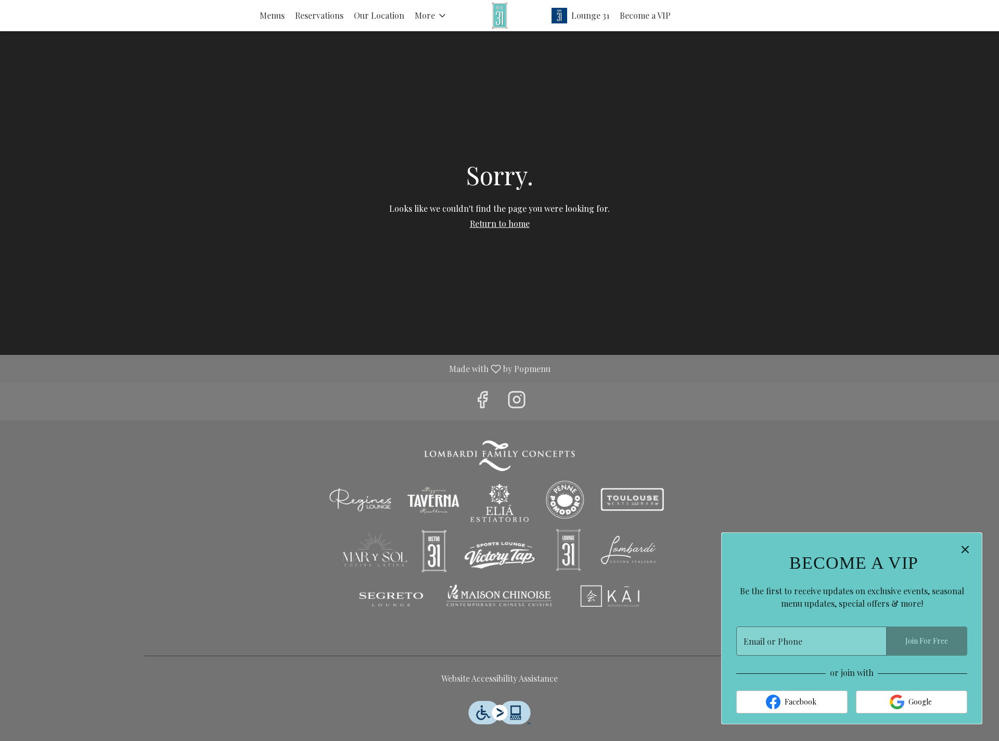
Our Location (379, 15)
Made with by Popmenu (279, 368)
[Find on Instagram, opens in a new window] (516, 401)
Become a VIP (645, 15)
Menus (272, 15)
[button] (431, 15)
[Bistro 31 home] (499, 16)
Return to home (500, 223)
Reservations (319, 15)
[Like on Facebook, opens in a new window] (482, 401)
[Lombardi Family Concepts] (499, 528)
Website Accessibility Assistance (499, 678)
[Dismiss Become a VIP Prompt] (965, 549)
